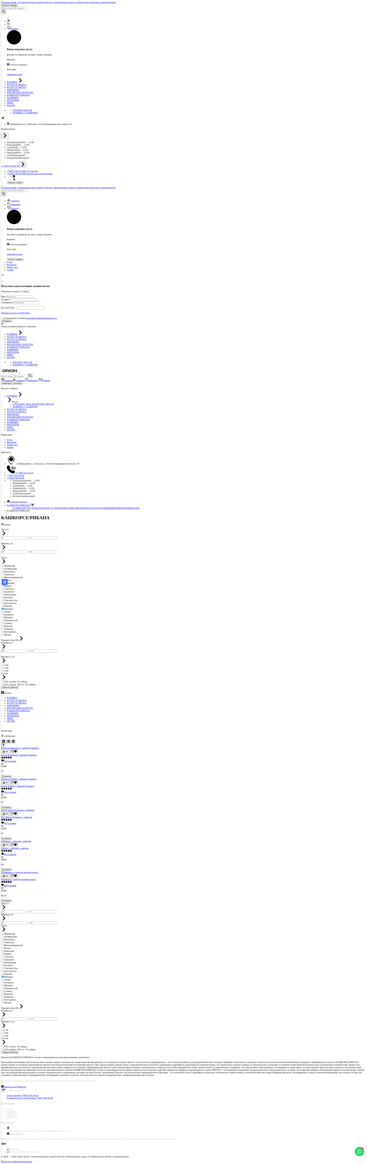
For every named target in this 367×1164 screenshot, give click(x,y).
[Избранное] (14, 751)
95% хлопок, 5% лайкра (15, 681)
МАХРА (135, 508)
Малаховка (9, 571)
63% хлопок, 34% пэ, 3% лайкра (19, 684)
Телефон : (6, 299)
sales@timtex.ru (16, 1134)
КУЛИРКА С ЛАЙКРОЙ (25, 113)
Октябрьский (10, 569)
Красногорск (10, 603)
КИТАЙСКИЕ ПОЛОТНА (88, 508)
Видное (7, 586)
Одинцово (9, 591)
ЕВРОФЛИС (68, 508)
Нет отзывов (10, 761)
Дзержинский (10, 620)
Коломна (8, 597)
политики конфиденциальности (41, 318)
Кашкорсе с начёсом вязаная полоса (18, 879)
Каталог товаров (9, 5)
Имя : (3, 296)
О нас (9, 262)
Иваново (8, 626)
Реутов (7, 948)
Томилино (9, 574)
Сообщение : (7, 302)
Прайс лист (12, 267)
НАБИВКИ (107, 508)
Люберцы (8, 629)
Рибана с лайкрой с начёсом (15, 848)
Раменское (9, 583)
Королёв (8, 606)
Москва (7, 634)
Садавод (8, 623)
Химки (7, 612)
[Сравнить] (5, 751)
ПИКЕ (128, 508)
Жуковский (9, 566)
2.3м (6, 665)
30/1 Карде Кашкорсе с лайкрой (16, 817)
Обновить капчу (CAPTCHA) (15, 313)
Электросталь (10, 600)
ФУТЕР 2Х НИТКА (33, 508)
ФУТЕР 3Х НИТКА (52, 508)
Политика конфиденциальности (17, 1161)
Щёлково (8, 617)
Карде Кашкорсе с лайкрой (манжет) (19, 755)
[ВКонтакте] (5, 1144)
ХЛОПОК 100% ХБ (22, 110)
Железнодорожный (13, 577)
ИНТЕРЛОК (119, 508)
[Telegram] (2, 1144)
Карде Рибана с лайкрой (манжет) (17, 786)
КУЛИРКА (18, 508)
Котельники (10, 632)
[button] (359, 1151)
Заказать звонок (15, 183)
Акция (10, 270)
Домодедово (10, 594)
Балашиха (9, 614)
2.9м (6, 671)
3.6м (6, 668)
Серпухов (8, 589)
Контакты (11, 264)
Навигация (6, 383)
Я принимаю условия (30, 318)
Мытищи (8, 609)
